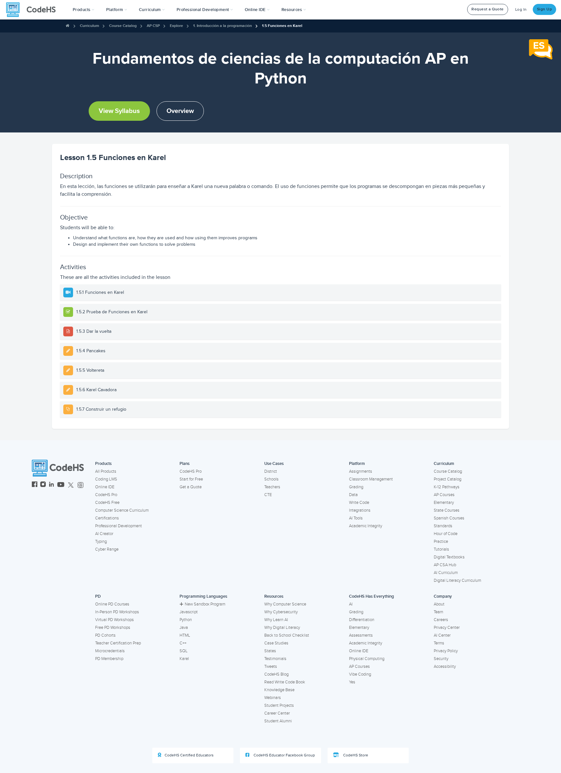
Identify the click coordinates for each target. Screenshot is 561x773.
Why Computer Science (285, 604)
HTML (185, 635)
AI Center (442, 635)
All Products (105, 471)
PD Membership (109, 658)
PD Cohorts (105, 635)
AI (351, 604)
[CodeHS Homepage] (33, 9)
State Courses (446, 510)
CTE (268, 494)
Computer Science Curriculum (122, 510)
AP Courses (444, 494)
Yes (352, 682)
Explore (176, 25)
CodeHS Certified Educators (189, 755)
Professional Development (118, 526)
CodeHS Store (355, 755)
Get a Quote (191, 487)
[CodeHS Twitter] (71, 485)
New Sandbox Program (205, 604)
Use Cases (274, 463)
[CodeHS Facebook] (34, 485)
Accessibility (445, 666)
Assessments (361, 635)
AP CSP (153, 25)
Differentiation (361, 619)
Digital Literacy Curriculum (457, 580)
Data (353, 494)
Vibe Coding (360, 674)
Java (184, 627)
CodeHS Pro (106, 494)
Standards (443, 526)
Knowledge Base (279, 689)
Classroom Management (371, 479)
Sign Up (544, 9)
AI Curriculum (446, 572)
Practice (441, 541)
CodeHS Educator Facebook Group (284, 755)
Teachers (272, 487)
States (270, 651)
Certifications (107, 518)
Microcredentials (110, 651)
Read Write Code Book (284, 682)
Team (438, 612)
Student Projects (279, 705)
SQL (184, 651)
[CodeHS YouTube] (61, 485)
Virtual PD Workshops (114, 619)
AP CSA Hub (445, 564)
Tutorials (441, 549)
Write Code (359, 502)
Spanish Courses (449, 518)
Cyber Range (106, 549)
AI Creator (104, 533)
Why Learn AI (276, 619)
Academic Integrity (365, 526)
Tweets (270, 666)
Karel (184, 658)
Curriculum (89, 25)
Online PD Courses (112, 604)
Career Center (277, 713)
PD (98, 596)
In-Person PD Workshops (117, 612)
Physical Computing (366, 658)
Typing (101, 541)
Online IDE (104, 487)
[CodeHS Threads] (80, 485)
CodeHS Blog (276, 674)
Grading (356, 487)
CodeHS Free (107, 502)
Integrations (359, 510)
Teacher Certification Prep (118, 643)
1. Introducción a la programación (222, 25)
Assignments (360, 471)
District (270, 471)
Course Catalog (123, 25)
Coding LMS (106, 479)
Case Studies (276, 643)
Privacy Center (447, 627)
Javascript (189, 612)
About (439, 604)
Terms (439, 643)
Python (186, 619)
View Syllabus (119, 111)
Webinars (272, 697)
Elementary (444, 502)
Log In (521, 9)
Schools (271, 479)
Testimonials (275, 658)
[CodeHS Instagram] (43, 485)
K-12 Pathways (446, 487)
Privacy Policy (446, 651)
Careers (441, 619)
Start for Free (191, 479)
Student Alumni (278, 721)
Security (441, 658)
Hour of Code (445, 533)
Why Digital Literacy (282, 627)
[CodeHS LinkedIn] (51, 485)
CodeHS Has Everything (371, 596)
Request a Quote (487, 9)
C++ (183, 643)
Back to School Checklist (286, 635)
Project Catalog (447, 479)
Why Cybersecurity (281, 612)
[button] (83, 9)
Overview (180, 111)
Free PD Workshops (112, 627)
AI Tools (356, 518)
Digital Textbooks (449, 557)
